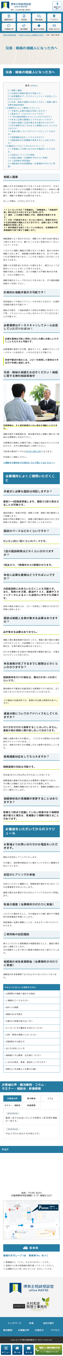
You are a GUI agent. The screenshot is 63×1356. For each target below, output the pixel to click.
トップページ (14, 1323)
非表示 (34, 85)
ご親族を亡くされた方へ (17, 1000)
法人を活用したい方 (15, 1048)
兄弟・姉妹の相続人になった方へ (21, 1034)
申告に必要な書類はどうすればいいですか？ (30, 119)
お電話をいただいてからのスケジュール (24, 146)
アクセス (55, 1330)
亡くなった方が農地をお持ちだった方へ (25, 1028)
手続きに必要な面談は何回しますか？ (27, 110)
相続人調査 (15, 90)
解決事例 (7, 1330)
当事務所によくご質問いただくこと (22, 108)
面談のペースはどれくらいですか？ (26, 113)
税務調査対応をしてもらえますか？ (26, 137)
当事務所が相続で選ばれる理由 (20, 993)
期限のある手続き (14, 1014)
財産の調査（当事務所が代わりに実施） (28, 157)
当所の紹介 (48, 1323)
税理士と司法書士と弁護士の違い (21, 1069)
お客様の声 (23, 1330)
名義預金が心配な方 (15, 1041)
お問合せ (39, 1330)
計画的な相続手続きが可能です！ (25, 93)
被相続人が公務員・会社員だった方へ (23, 1055)
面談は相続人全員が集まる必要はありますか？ (31, 122)
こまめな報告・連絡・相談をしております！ (27, 1062)
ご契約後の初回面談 (19, 160)
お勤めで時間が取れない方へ (19, 1021)
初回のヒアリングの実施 (21, 154)
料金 (31, 1323)
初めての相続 (12, 1007)
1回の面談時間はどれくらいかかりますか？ (30, 116)
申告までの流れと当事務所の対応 (20, 987)
